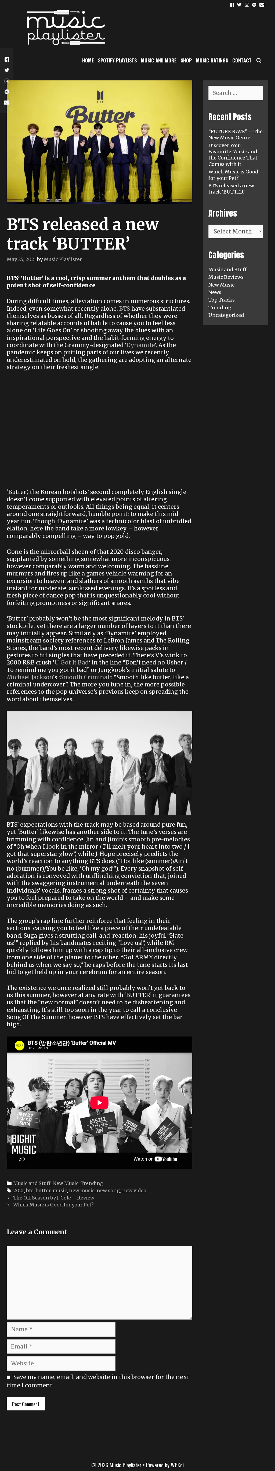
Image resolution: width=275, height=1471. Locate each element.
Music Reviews (226, 277)
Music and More (158, 60)
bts (30, 1190)
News (214, 292)
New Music (65, 1183)
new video (134, 1190)
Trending (92, 1183)
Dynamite (140, 345)
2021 (18, 1190)
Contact (242, 60)
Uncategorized (226, 315)
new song (108, 1190)
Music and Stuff (31, 1183)
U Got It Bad (72, 662)
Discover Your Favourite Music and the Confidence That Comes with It (233, 154)
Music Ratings (212, 60)
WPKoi (177, 1465)
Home (88, 60)
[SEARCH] (259, 60)
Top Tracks (221, 300)
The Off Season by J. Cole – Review (53, 1198)
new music (82, 1190)
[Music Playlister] (64, 27)
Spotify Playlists (117, 60)
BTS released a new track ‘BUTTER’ (231, 189)
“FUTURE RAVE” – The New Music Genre (235, 134)
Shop (186, 60)
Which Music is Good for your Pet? (53, 1205)
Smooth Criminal (85, 677)
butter (43, 1190)
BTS (125, 308)
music (60, 1190)
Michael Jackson (30, 677)
